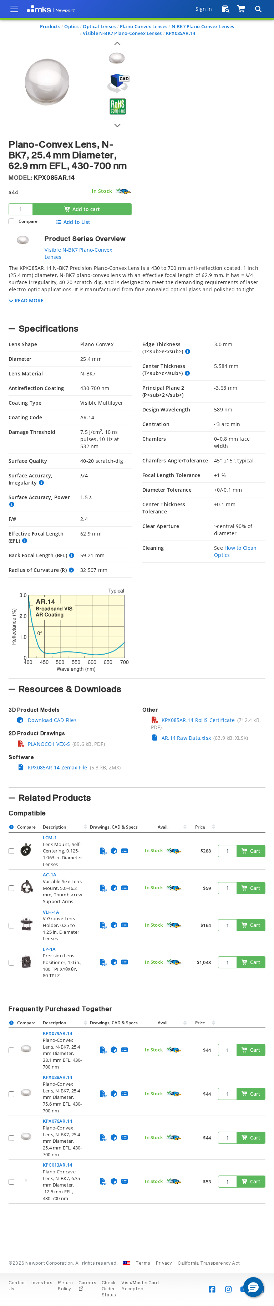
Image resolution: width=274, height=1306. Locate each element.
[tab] (137, 289)
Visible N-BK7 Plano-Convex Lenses (122, 33)
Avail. (163, 827)
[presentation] (137, 653)
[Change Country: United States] (126, 1263)
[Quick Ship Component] (123, 191)
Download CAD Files (51, 720)
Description (54, 827)
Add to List (77, 222)
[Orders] (225, 8)
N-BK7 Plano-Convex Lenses (203, 26)
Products (50, 26)
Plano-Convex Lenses (143, 26)
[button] (253, 1287)
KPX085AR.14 (180, 33)
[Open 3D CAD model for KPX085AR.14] (117, 83)
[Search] (258, 9)
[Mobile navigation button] (14, 9)
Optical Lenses (99, 26)
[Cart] (241, 8)
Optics (71, 26)
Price (200, 827)
